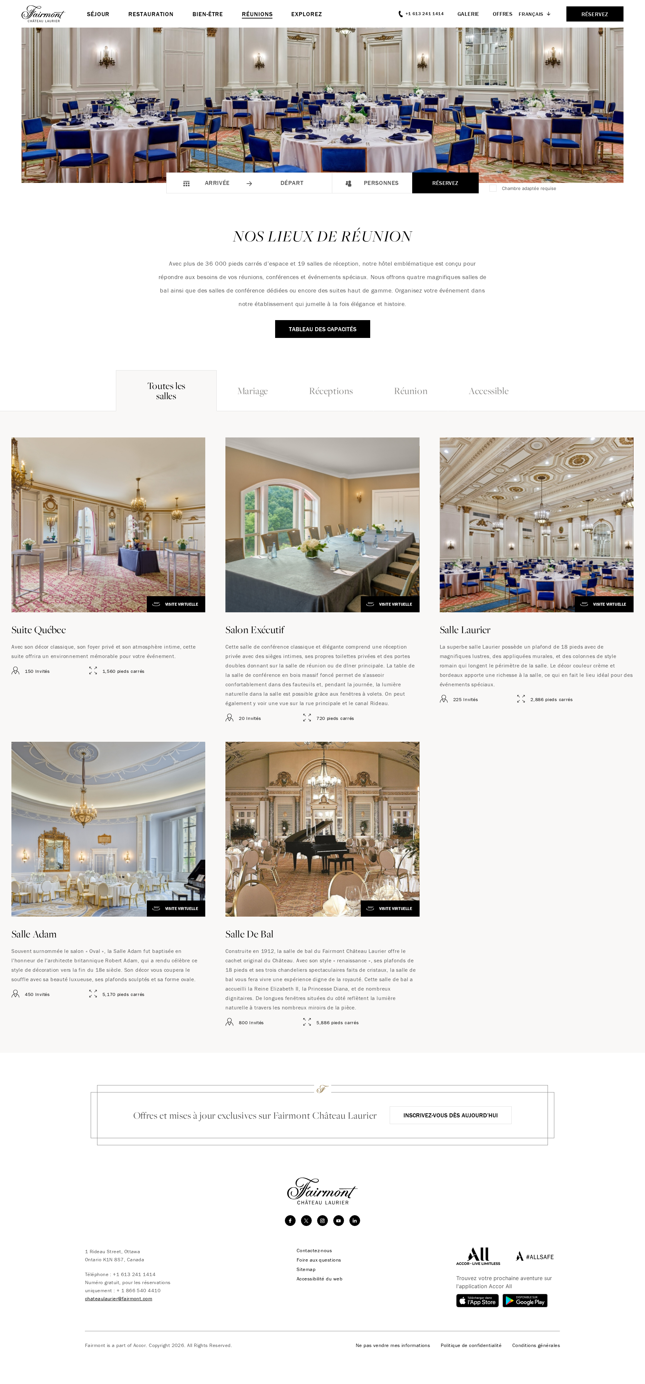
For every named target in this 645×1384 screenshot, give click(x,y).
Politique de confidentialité (471, 1345)
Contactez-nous (314, 1250)
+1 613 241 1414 (134, 1274)
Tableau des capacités (322, 329)
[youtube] (338, 1220)
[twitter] (306, 1220)
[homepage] (54, 13)
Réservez (445, 183)
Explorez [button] (306, 14)
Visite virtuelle (181, 604)
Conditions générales (536, 1345)
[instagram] (322, 1220)
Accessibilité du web (319, 1279)
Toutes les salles (166, 390)
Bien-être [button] (207, 14)
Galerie (469, 13)
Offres (503, 13)
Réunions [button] (257, 14)
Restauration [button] (151, 14)
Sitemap (306, 1269)
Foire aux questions (319, 1260)
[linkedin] (354, 1220)
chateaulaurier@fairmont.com (118, 1298)
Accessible (489, 390)
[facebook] (290, 1220)
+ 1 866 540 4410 (139, 1290)
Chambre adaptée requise (529, 188)
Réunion (411, 390)
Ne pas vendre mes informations (393, 1345)
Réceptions (331, 390)
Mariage (252, 390)
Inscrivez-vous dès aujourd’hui (450, 1115)
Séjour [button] (98, 14)
